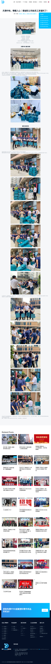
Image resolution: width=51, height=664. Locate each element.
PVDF (22, 633)
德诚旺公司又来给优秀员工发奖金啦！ (42, 572)
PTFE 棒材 (13, 628)
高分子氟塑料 (30, 662)
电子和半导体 (32, 633)
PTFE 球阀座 (4, 628)
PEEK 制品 (4, 637)
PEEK (22, 630)
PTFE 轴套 (4, 635)
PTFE (22, 626)
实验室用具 (4, 638)
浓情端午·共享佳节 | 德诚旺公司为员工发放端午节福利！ (42, 469)
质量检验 (41, 636)
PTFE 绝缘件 (4, 631)
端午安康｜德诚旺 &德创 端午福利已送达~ (8, 447)
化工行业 (31, 626)
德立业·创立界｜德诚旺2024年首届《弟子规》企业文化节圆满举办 (25, 531)
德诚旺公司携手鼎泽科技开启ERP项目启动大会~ (25, 572)
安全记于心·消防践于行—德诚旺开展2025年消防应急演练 (25, 469)
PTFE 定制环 (4, 630)
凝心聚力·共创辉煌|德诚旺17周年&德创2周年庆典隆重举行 (25, 593)
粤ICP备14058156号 (24, 662)
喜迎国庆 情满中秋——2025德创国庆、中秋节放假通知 (41, 448)
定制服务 (41, 628)
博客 (17, 13)
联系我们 (44, 610)
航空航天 (31, 630)
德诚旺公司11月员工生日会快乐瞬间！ (41, 510)
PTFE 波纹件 (4, 626)
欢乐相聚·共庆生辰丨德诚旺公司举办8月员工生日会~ (25, 552)
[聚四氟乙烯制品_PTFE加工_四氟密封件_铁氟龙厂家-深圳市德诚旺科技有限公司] (2, 2)
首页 (14, 13)
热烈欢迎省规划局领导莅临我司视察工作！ (9, 551)
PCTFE (22, 635)
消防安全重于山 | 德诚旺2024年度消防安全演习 (8, 572)
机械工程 (31, 635)
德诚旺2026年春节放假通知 (41, 583)
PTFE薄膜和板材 (14, 630)
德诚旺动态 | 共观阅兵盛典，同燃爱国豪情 (8, 468)
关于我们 (41, 626)
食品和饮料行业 (33, 628)
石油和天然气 (32, 637)
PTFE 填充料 (23, 628)
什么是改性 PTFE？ (7, 510)
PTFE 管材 (13, 626)
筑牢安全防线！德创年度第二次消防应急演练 (25, 447)
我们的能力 (42, 630)
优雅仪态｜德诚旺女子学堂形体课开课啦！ (9, 530)
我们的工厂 (42, 631)
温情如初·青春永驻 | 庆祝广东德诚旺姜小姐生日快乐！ (42, 530)
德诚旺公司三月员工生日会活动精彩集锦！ (25, 489)
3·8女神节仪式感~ (7, 591)
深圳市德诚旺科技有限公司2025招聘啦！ (25, 510)
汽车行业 (31, 631)
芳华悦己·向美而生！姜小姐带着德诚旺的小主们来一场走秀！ (42, 490)
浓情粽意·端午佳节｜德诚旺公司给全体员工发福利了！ (41, 552)
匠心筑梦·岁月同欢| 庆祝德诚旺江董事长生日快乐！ (9, 489)
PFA (21, 631)
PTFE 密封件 (4, 633)
